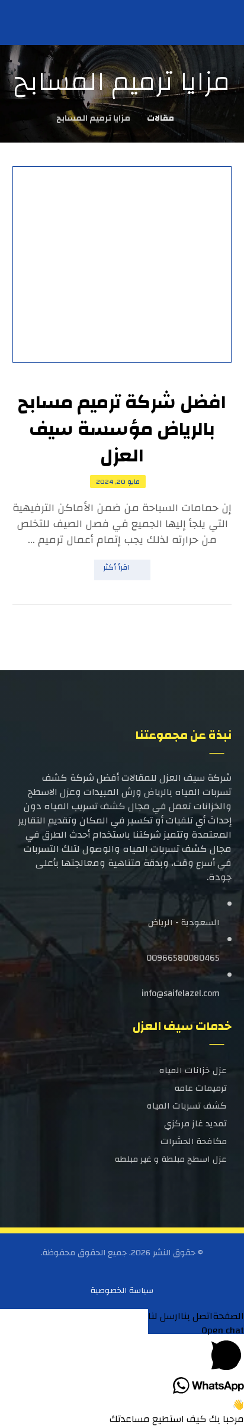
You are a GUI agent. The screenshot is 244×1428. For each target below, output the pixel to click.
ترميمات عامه (201, 1088)
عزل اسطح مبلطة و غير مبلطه (171, 1159)
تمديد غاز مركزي (195, 1124)
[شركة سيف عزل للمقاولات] (33, 21)
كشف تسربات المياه (187, 1106)
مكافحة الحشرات (193, 1141)
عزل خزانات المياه (193, 1070)
